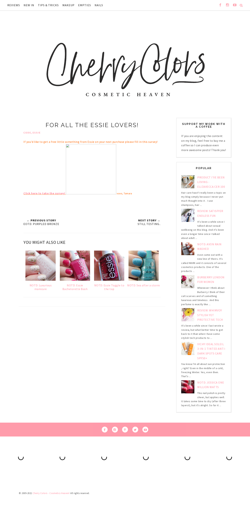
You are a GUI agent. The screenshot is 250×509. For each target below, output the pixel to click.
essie (37, 132)
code (27, 132)
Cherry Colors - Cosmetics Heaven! (51, 493)
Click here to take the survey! (44, 193)
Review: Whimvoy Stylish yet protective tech (210, 314)
